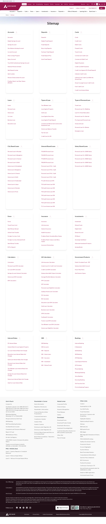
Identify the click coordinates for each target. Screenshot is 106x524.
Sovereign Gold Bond (80, 239)
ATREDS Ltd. (77, 493)
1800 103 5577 (10, 408)
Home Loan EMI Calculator (15, 277)
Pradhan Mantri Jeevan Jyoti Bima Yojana (50, 240)
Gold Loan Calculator (47, 306)
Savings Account (12, 44)
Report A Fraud (10, 432)
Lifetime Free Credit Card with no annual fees (84, 78)
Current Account (12, 52)
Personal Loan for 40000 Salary (83, 158)
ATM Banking (78, 358)
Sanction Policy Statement (87, 457)
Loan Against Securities (47, 116)
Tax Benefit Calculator (47, 317)
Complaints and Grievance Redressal (15, 429)
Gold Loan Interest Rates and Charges (18, 359)
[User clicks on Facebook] (17, 508)
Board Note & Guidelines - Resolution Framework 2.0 (44, 437)
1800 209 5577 (24, 406)
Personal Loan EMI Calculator (16, 266)
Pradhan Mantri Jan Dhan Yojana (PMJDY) (16, 82)
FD (61, 481)
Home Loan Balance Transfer (49, 129)
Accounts (12, 11)
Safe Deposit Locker (13, 70)
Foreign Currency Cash (14, 236)
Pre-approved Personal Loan (82, 120)
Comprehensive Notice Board (88, 455)
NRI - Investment (45, 361)
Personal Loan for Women (82, 127)
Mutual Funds (78, 225)
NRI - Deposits (45, 350)
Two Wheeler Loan (46, 105)
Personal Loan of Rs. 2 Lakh (48, 169)
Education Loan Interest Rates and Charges (17, 355)
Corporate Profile (62, 404)
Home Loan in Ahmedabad (15, 166)
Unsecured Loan (79, 123)
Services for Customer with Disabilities (87, 415)
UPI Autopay (78, 365)
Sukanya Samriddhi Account (82, 266)
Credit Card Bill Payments (82, 66)
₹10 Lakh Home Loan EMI (48, 184)
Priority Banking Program (82, 387)
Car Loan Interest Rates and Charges (17, 350)
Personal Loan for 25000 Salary (83, 151)
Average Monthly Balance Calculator (51, 277)
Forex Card (19, 484)
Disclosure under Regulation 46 (42, 427)
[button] (88, 4)
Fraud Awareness (84, 411)
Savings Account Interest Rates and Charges (17, 374)
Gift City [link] (66, 4)
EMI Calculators (12, 280)
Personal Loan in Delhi (14, 162)
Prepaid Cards (79, 48)
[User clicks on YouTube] (24, 508)
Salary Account (12, 59)
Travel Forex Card (12, 225)
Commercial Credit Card (81, 55)
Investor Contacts (39, 424)
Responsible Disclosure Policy (63, 514)
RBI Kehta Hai (84, 426)
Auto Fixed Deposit (46, 59)
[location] (92, 4)
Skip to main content (7, 1)
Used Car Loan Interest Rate (15, 383)
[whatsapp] (94, 4)
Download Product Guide (64, 423)
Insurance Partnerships (47, 245)
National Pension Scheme (14, 66)
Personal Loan (11, 109)
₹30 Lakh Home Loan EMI (48, 191)
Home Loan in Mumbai (14, 188)
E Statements (78, 347)
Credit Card (78, 41)
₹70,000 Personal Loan (47, 158)
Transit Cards (78, 52)
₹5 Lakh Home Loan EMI (47, 180)
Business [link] (29, 4)
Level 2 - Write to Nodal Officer (14, 455)
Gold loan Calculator (52, 489)
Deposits (19, 11)
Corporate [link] (57, 4)
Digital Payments (79, 63)
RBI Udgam (83, 432)
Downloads (60, 417)
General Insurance (46, 229)
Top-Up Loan (44, 132)
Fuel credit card (79, 86)
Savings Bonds (78, 247)
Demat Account (79, 232)
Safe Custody (11, 74)
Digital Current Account (41, 481)
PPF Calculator (45, 280)
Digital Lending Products (86, 421)
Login (101, 8)
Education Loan (12, 123)
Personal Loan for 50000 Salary (83, 162)
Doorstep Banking (80, 380)
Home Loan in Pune (13, 191)
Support (72, 8)
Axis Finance (49, 493)
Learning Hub (83, 11)
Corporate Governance (40, 416)
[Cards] (28, 11)
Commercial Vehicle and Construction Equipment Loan (51, 124)
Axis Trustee (64, 493)
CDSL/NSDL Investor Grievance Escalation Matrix (17, 440)
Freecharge (83, 493)
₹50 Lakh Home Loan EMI (48, 199)
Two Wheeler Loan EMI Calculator (50, 324)
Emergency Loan (79, 131)
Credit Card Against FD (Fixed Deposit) (85, 70)
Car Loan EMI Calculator (14, 269)
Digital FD (58, 481)
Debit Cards (78, 44)
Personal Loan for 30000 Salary (83, 155)
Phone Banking (79, 369)
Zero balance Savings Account (16, 48)
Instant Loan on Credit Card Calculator (51, 266)
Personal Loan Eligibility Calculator (50, 288)
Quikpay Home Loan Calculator (49, 291)
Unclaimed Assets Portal (86, 475)
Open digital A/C (93, 8)
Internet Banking (79, 343)
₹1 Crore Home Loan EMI (48, 206)
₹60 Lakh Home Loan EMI (48, 202)
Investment (78, 221)
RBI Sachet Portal (84, 429)
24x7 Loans (26, 483)
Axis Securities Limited (41, 493)
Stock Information (39, 404)
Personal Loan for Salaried (82, 116)
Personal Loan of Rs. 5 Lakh (48, 177)
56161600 (15, 446)
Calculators (11, 262)
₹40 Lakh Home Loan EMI (48, 195)
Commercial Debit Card (81, 59)
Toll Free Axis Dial (80, 383)
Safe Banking (78, 350)
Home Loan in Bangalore (14, 169)
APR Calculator (45, 313)
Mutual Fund (60, 483)
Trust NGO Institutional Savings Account (18, 63)
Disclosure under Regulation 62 (42, 429)
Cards (26, 11)
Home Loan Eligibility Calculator (50, 328)
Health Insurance (45, 232)
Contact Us (9, 404)
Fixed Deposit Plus (46, 55)
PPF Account (47, 483)
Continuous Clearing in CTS (87, 465)
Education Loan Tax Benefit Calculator (40, 490)
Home (7, 15)
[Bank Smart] (96, 11)
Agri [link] (62, 4)
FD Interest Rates (12, 343)
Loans (37, 11)
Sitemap (82, 424)
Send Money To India (13, 243)
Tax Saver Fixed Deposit (47, 52)
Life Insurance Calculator (48, 262)
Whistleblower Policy (11, 434)
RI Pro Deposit (11, 247)
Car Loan (10, 116)
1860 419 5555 (24, 408)
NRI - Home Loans (46, 354)
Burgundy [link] (46, 4)
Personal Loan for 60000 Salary (83, 166)
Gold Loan (44, 112)
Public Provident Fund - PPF (82, 262)
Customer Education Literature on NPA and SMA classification (66, 431)
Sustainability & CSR (85, 406)
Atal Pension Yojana (80, 273)
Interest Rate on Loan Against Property (18, 347)
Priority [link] (51, 4)
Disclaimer (26, 514)
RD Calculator (45, 299)
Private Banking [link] (39, 4)
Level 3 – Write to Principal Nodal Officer (17, 458)
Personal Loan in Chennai (14, 158)
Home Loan (11, 112)
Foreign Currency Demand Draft (16, 239)
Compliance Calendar (40, 419)
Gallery (59, 414)
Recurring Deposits (46, 48)
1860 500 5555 (10, 410)
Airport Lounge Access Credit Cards (84, 83)
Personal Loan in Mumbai (14, 151)
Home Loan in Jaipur (13, 184)
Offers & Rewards (72, 11)
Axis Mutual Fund (31, 493)
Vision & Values (61, 406)
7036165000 (18, 416)
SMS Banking (78, 354)
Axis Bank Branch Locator (13, 426)
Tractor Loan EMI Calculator (48, 320)
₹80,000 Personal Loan (47, 162)
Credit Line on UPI (46, 136)
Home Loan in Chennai (14, 173)
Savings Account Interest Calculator (17, 273)
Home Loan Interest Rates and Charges (18, 379)
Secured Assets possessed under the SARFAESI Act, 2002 (89, 469)
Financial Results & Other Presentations (41, 412)
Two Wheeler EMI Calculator (67, 490)
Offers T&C (60, 435)
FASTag (64, 483)
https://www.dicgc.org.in (85, 508)
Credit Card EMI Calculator (48, 269)
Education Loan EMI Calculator (49, 302)
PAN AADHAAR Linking (86, 439)
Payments (61, 11)
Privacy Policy (36, 514)
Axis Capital (70, 493)
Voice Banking (78, 376)
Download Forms (61, 420)
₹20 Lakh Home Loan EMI (48, 188)
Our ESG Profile (84, 409)
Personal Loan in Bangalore (15, 155)
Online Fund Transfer (13, 232)
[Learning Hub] (87, 11)
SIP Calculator (45, 284)
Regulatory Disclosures (40, 406)
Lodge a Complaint (80, 8)
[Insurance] (56, 11)
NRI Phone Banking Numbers (13, 424)
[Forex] (34, 11)
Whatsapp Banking (80, 372)
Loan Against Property (47, 109)
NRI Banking (44, 343)
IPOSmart (77, 236)
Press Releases (61, 412)
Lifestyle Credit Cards (81, 74)
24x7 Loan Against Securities (36, 483)
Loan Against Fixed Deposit (48, 120)
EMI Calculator (64, 487)
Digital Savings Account (14, 41)
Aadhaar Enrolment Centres (87, 441)
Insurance (53, 11)
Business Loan (11, 120)
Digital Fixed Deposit (47, 41)
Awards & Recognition (63, 409)
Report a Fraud (63, 507)
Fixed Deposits (45, 44)
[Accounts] (15, 11)
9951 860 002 (22, 446)
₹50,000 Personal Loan (47, 151)
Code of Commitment (48, 514)
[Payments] (64, 11)
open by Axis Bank (71, 483)
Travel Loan (78, 105)
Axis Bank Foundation (21, 493)
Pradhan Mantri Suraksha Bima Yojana (51, 236)
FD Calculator (45, 295)
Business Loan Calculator (48, 310)
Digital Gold (78, 229)
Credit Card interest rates (82, 90)
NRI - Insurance (45, 358)
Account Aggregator (85, 447)
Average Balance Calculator (22, 487)
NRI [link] (34, 4)
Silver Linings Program (14, 55)
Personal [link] (24, 4)
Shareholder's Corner (40, 401)
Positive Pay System (85, 463)
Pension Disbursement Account (16, 77)
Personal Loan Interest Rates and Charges (16, 364)
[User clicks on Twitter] (20, 508)
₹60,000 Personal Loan (47, 155)
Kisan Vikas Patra (79, 269)
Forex (31, 11)
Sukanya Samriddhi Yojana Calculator (51, 273)
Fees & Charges (61, 438)
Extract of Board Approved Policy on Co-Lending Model (44, 433)
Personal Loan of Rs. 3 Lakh (48, 173)
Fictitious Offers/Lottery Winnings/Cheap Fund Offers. (25, 502)
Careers (82, 403)
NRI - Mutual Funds (46, 365)
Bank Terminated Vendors (87, 452)
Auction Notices (84, 449)
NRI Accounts (45, 347)
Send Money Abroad (13, 229)
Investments (45, 11)
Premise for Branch (85, 444)
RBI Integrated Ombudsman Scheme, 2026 (90, 435)
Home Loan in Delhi (13, 177)
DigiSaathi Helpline (85, 418)
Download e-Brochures (63, 425)
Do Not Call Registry (11, 437)
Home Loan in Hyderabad (14, 180)
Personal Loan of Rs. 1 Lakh (48, 166)
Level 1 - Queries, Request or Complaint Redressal (16, 452)
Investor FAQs (38, 421)
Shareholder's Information (41, 409)
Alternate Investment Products (83, 243)
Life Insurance (45, 225)
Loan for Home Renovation (82, 112)
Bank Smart (92, 11)
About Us (83, 4)
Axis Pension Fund (57, 493)
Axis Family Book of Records (90, 483)
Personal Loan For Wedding (82, 109)
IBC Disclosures (84, 460)
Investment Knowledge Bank (64, 428)
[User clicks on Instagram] (30, 508)
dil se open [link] (71, 4)
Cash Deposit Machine (81, 361)
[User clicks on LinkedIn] (27, 508)
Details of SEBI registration (87, 472)
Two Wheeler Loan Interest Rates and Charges (18, 369)
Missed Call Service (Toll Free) (14, 418)
